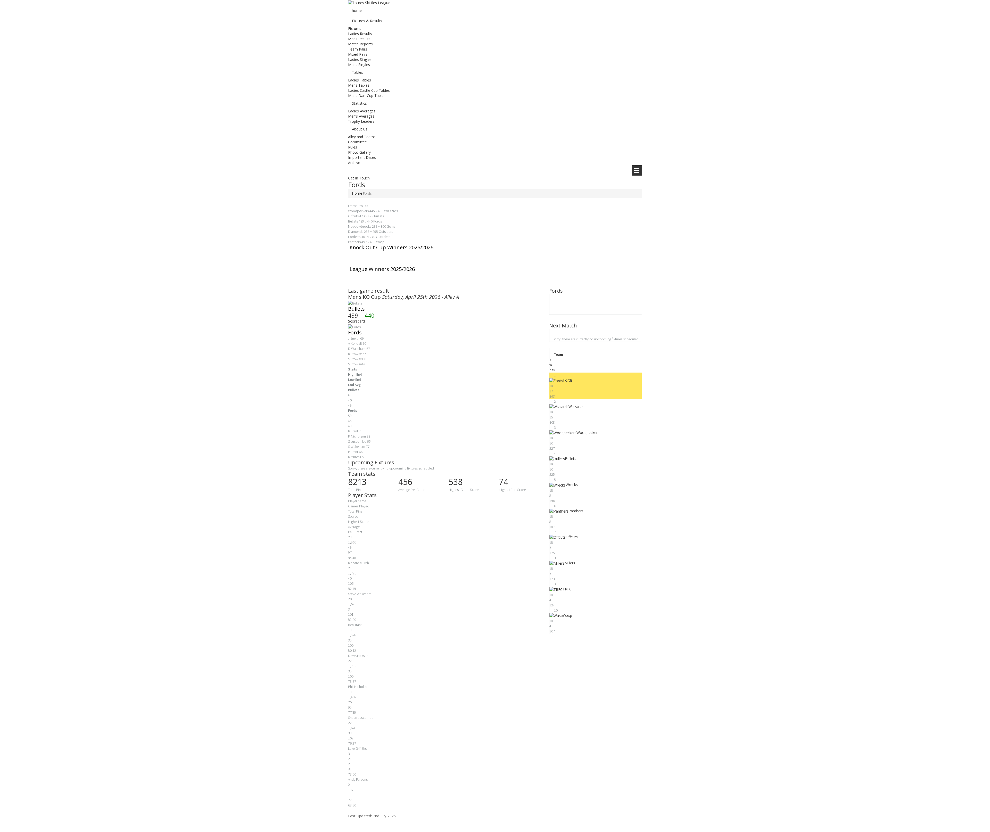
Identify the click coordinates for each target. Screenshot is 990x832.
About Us (359, 129)
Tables (357, 72)
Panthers (575, 510)
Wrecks (572, 484)
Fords (355, 332)
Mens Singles (359, 64)
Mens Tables (358, 85)
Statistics (359, 103)
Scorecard (356, 321)
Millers (569, 563)
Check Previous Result (417, 290)
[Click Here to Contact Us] (349, 829)
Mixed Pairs (357, 54)
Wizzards (575, 406)
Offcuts (572, 536)
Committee (357, 141)
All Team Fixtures (416, 462)
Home (357, 193)
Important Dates (362, 157)
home (357, 10)
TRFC (567, 589)
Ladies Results (360, 33)
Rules (352, 147)
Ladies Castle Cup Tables (369, 90)
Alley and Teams (362, 136)
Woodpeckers (587, 432)
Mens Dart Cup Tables (366, 95)
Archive (354, 162)
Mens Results (359, 38)
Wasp (567, 615)
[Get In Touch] (349, 167)
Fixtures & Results (367, 20)
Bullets (356, 308)
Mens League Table (573, 344)
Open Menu (637, 170)
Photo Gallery (359, 152)
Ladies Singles (360, 59)
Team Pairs (357, 49)
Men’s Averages (361, 116)
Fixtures (354, 28)
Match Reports (360, 44)
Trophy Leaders (361, 121)
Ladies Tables (359, 80)
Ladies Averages (361, 111)
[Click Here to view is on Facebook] (349, 824)
